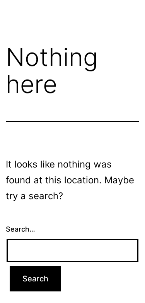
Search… (20, 229)
